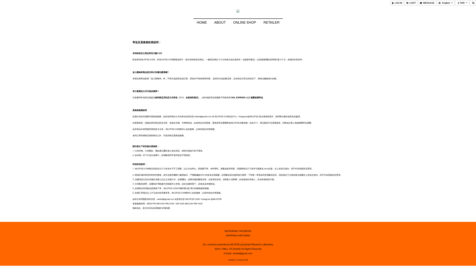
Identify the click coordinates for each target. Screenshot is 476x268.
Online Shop (244, 22)
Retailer (271, 22)
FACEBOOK (245, 230)
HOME (202, 22)
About (220, 22)
